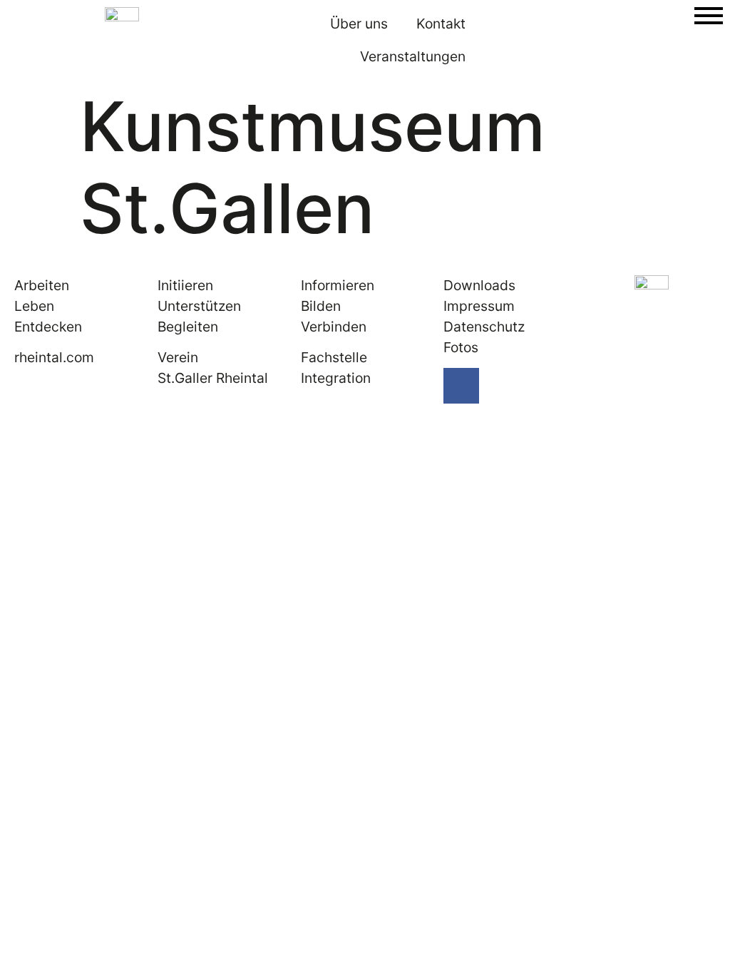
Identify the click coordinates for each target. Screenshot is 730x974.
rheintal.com (54, 357)
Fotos (460, 347)
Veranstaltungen (413, 56)
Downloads (479, 285)
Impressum (479, 305)
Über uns (359, 23)
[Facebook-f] (461, 386)
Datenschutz (484, 326)
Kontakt (441, 23)
